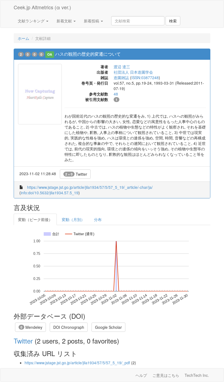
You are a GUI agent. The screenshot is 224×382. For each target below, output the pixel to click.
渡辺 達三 (122, 66)
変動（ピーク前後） (35, 219)
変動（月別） (73, 219)
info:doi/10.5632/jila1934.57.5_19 (49, 192)
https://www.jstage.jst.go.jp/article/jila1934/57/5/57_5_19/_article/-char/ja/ (90, 187)
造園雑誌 (121, 77)
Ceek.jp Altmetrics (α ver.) (42, 7)
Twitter (76, 174)
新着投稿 (92, 20)
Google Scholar (108, 327)
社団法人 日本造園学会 (133, 72)
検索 (173, 20)
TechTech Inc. (197, 375)
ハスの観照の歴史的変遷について (88, 54)
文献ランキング (32, 20)
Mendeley (31, 327)
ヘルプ (141, 375)
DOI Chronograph (68, 327)
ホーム (23, 38)
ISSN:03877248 (145, 77)
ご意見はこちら (165, 375)
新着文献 (65, 20)
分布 (98, 219)
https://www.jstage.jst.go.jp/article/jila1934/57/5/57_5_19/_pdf (77, 362)
